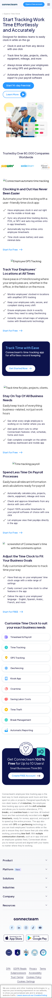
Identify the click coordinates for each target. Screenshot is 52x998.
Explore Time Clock (12, 14)
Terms (43, 968)
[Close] (49, 989)
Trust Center (17, 977)
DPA (8, 968)
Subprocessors (18, 972)
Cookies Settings (26, 981)
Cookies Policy (33, 977)
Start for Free (10, 250)
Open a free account (33, 4)
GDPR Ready (20, 968)
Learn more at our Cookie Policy (32, 995)
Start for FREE (11, 612)
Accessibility (35, 972)
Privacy (33, 968)
